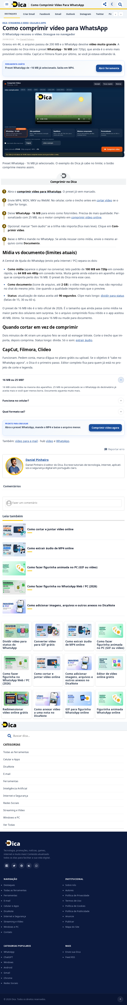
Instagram (85, 14)
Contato (8, 932)
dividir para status (112, 295)
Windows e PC (11, 817)
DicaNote (8, 766)
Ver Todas (9, 824)
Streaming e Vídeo (14, 810)
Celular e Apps (38, 23)
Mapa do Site (72, 926)
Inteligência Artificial (15, 788)
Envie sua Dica (73, 951)
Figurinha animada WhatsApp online (110, 710)
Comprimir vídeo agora (105, 427)
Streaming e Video (19, 23)
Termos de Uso (73, 900)
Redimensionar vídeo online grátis (15, 710)
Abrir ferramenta (109, 68)
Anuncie (69, 916)
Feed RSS (70, 957)
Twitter (100, 14)
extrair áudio (84, 340)
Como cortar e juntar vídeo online (50, 529)
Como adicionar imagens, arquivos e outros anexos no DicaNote (71, 605)
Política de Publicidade (77, 911)
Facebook (45, 14)
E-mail (6, 774)
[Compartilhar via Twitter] (14, 866)
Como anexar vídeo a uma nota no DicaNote (47, 712)
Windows (8, 962)
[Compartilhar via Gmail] (29, 866)
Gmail (58, 14)
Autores (69, 890)
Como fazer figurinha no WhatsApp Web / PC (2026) (62, 586)
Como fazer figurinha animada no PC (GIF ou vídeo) (62, 567)
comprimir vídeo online (86, 217)
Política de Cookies (75, 905)
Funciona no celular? (15, 400)
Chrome (8, 977)
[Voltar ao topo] (120, 999)
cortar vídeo (104, 200)
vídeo (49, 441)
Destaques (9, 885)
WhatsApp (62, 441)
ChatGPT (8, 957)
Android (8, 967)
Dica (4, 23)
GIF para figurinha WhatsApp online (78, 710)
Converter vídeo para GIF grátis (45, 642)
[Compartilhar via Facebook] (7, 866)
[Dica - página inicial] (13, 844)
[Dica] (19, 4)
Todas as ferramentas (16, 752)
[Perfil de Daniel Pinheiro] (14, 466)
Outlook (70, 14)
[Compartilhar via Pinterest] (21, 866)
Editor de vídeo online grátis (107, 675)
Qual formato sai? (13, 411)
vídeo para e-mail (26, 441)
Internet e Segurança (15, 795)
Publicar (69, 921)
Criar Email (29, 14)
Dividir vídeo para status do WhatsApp (15, 644)
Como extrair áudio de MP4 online (50, 548)
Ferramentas (10, 781)
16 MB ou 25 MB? (13, 380)
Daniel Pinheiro (27, 39)
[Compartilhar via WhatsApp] (36, 866)
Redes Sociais (11, 803)
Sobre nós (70, 885)
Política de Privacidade (77, 895)
